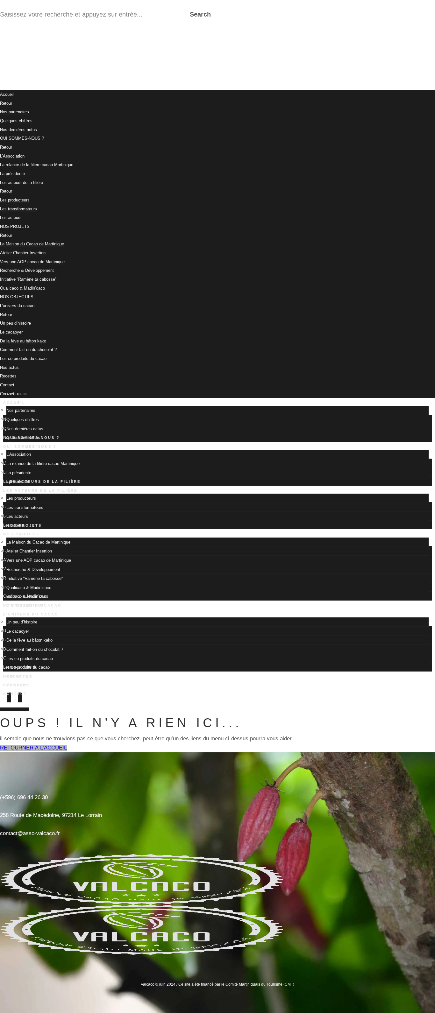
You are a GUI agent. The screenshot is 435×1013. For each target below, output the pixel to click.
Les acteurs (11, 217)
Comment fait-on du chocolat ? (28, 349)
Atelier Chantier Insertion (23, 252)
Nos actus (9, 367)
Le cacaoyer (11, 332)
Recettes (8, 376)
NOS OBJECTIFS (16, 296)
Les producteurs (15, 200)
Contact (15, 694)
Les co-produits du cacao (23, 358)
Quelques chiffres (16, 120)
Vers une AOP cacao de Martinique (32, 261)
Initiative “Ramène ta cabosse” (28, 279)
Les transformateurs (18, 209)
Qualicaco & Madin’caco (22, 288)
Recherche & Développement (27, 270)
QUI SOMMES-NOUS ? (22, 138)
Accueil (7, 94)
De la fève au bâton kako (23, 341)
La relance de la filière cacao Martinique (36, 164)
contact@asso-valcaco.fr (30, 833)
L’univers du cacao (17, 305)
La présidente (12, 173)
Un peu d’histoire (15, 323)
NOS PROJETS (15, 226)
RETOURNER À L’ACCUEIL (33, 748)
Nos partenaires (14, 111)
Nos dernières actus (18, 129)
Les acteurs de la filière (21, 182)
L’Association (12, 156)
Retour (6, 103)
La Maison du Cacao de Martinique (32, 244)
